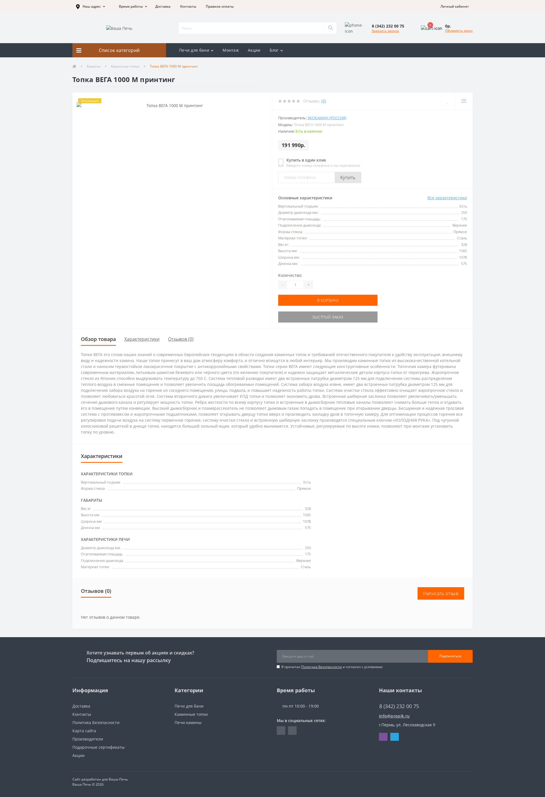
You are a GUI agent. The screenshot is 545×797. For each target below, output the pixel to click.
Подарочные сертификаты (98, 747)
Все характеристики (447, 197)
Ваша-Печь (118, 779)
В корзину (328, 300)
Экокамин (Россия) (326, 117)
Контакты (188, 6)
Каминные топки (125, 66)
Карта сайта (84, 730)
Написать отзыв (440, 593)
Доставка (163, 6)
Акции (254, 50)
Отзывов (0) (181, 339)
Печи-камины (188, 722)
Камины (93, 66)
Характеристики (142, 339)
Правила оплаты (220, 6)
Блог (274, 50)
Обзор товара (98, 339)
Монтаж (231, 50)
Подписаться (450, 656)
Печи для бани (194, 50)
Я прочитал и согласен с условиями (332, 666)
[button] (90, 6)
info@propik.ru (394, 716)
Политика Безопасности (321, 666)
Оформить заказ (459, 30)
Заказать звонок (385, 30)
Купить (348, 177)
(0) (323, 101)
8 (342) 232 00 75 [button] (399, 706)
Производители (87, 739)
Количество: (290, 275)
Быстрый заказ (328, 317)
